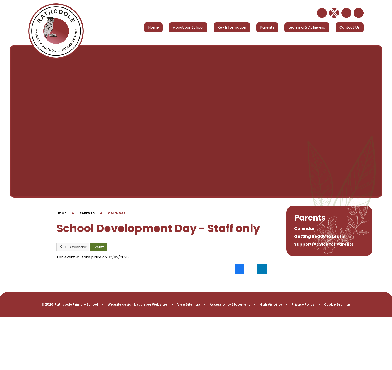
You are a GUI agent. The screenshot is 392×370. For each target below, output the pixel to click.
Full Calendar (75, 247)
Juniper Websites (153, 304)
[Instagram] (322, 13)
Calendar (116, 213)
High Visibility (271, 304)
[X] (334, 13)
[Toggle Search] (359, 13)
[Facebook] (346, 13)
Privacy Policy (303, 304)
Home (61, 213)
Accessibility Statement (230, 304)
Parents (87, 213)
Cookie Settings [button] (337, 304)
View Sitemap (188, 304)
